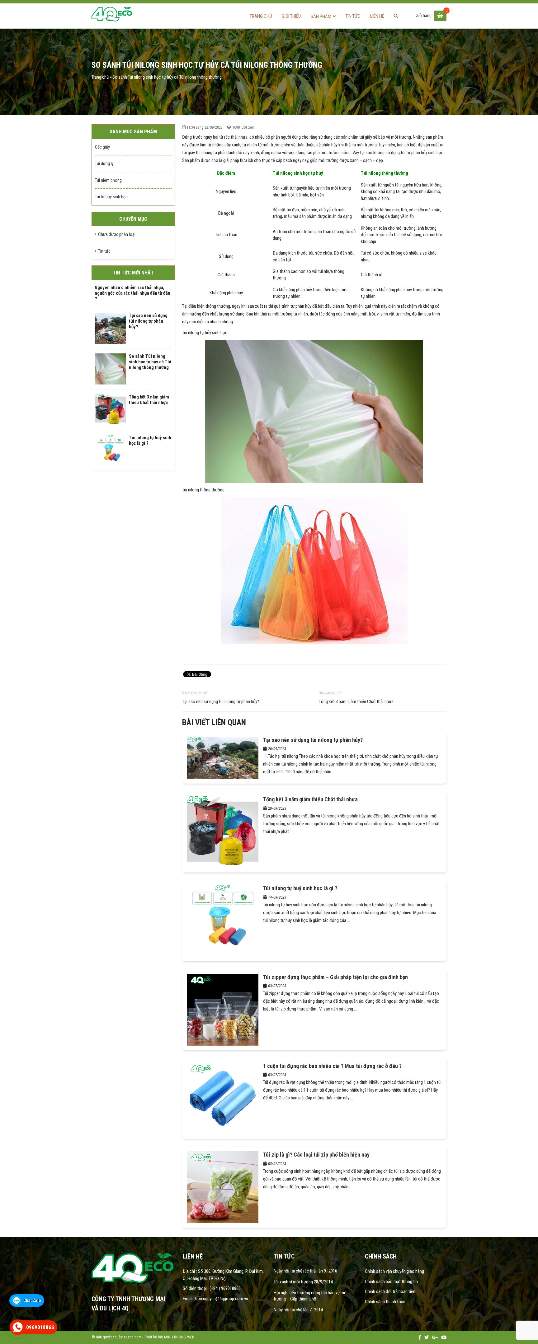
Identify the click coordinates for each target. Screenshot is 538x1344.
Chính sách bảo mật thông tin (391, 1281)
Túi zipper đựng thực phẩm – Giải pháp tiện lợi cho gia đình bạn (335, 977)
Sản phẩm (321, 16)
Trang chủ (261, 16)
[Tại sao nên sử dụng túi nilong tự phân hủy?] (223, 757)
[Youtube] (443, 1337)
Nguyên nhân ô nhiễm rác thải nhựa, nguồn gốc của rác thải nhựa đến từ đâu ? (132, 293)
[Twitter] (426, 1337)
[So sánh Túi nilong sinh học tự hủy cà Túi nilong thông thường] (110, 368)
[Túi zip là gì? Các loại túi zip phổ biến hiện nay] (223, 1187)
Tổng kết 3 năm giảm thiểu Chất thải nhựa (356, 701)
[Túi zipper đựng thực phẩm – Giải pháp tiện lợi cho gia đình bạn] (223, 1009)
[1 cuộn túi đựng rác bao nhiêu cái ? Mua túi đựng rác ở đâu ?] (223, 1098)
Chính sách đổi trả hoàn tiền (390, 1291)
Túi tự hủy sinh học (111, 196)
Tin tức (353, 16)
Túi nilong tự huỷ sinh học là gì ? (300, 888)
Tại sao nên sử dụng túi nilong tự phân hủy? (220, 701)
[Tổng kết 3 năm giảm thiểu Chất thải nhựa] (223, 832)
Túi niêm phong (108, 180)
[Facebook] (419, 1337)
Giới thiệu (291, 16)
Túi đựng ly (104, 163)
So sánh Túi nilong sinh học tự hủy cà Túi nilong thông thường (150, 361)
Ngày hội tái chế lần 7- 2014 (298, 1310)
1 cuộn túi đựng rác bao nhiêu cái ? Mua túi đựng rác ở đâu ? (332, 1066)
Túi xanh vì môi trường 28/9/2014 (303, 1282)
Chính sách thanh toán (385, 1302)
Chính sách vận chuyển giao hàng (395, 1271)
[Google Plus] (435, 1337)
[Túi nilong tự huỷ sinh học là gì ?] (223, 920)
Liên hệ (377, 16)
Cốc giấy (102, 147)
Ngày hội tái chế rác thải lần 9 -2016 (305, 1271)
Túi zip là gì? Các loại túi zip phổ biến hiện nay (316, 1154)
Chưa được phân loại (116, 234)
